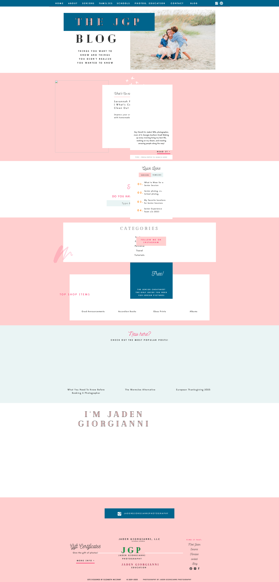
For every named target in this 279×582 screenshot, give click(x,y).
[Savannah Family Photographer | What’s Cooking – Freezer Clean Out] (82, 116)
